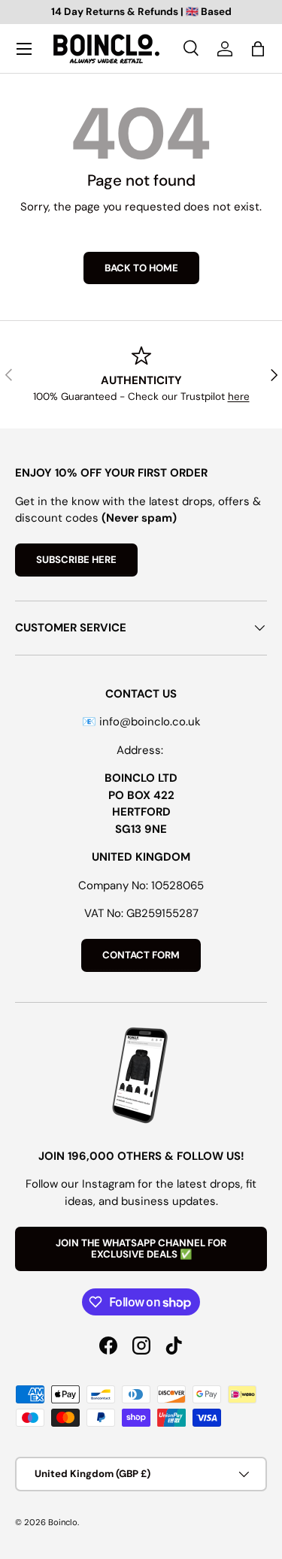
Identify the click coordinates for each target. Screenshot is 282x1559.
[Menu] (24, 48)
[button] (257, 48)
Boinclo (62, 1522)
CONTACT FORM (141, 955)
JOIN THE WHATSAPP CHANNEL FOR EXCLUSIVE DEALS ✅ (141, 1249)
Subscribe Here (76, 559)
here (239, 396)
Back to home (141, 268)
